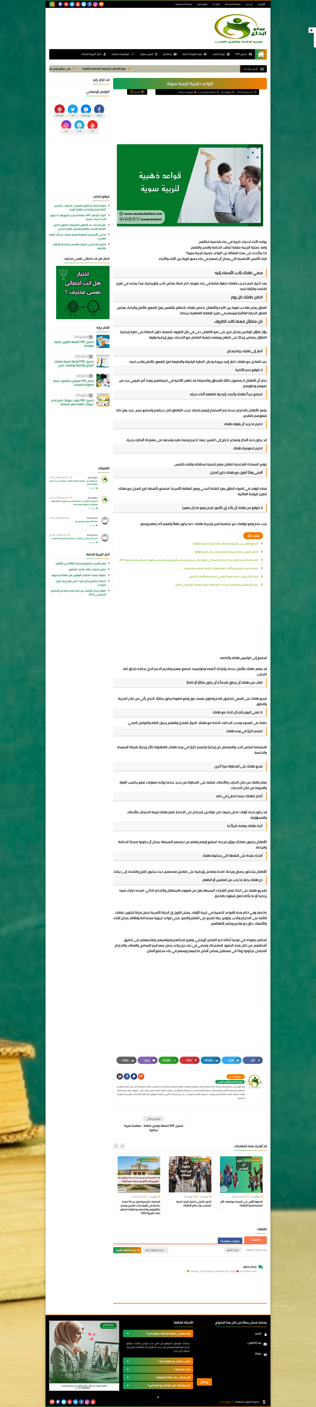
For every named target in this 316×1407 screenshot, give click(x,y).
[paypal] (60, 4)
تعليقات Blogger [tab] (255, 1240)
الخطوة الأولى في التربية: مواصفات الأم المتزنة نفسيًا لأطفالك (225, 543)
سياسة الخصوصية (184, 4)
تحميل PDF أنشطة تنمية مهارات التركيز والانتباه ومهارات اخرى (74, 363)
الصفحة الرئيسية (207, 92)
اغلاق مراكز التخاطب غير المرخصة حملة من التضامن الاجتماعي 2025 (78, 593)
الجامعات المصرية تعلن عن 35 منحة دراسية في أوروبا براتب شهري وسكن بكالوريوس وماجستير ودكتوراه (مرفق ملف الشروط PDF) (188, 560)
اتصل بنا (216, 4)
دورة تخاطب (218, 54)
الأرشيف (261, 4)
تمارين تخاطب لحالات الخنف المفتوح (87, 569)
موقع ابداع (93, 477)
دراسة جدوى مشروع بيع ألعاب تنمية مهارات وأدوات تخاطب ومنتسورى (221, 568)
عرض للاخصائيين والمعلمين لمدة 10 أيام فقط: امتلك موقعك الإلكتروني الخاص (216, 584)
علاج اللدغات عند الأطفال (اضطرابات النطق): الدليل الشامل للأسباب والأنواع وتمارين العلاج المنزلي (79, 227)
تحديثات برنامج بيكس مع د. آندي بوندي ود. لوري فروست (81, 583)
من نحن (249, 4)
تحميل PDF (241, 54)
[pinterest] (66, 4)
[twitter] (72, 4)
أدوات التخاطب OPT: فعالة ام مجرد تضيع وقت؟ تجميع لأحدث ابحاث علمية (78, 217)
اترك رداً (92, 488)
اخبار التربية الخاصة (91, 54)
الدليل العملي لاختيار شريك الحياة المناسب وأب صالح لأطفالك (226, 551)
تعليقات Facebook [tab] (230, 1241)
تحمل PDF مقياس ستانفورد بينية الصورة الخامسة (73, 382)
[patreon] (101, 4)
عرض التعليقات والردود (126, 1250)
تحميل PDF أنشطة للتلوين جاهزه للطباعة (74, 343)
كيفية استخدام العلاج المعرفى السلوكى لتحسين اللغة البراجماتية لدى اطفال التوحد (80, 207)
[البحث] (52, 4)
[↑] (158, 1397)
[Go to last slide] (122, 1146)
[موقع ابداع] (240, 28)
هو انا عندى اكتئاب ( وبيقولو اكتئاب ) (80, 68)
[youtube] (77, 4)
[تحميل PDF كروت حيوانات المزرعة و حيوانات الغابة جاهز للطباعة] (103, 399)
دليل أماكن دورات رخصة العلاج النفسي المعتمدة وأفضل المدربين (223, 576)
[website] (119, 1076)
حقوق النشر (202, 4)
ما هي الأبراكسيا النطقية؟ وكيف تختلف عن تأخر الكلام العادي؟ (77, 236)
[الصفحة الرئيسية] (261, 54)
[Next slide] (116, 1146)
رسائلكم (167, 54)
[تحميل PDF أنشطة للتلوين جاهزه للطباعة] (103, 341)
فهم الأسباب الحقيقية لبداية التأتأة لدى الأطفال (81, 563)
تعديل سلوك (146, 54)
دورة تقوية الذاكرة (192, 54)
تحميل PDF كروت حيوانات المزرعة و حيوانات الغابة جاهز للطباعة (72, 402)
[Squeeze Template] (264, 1402)
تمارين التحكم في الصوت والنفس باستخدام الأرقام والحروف (79, 246)
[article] (153, 1124)
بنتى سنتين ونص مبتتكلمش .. (127, 68)
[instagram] (95, 4)
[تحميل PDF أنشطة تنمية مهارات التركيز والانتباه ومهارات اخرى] (103, 360)
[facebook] (89, 4)
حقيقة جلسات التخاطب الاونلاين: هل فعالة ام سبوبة (79, 575)
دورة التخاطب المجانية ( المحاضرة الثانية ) (176, 68)
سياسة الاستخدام (233, 4)
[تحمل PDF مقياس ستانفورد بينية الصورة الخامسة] (103, 380)
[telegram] (83, 4)
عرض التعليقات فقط (154, 1250)
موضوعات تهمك (120, 54)
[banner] (84, 1389)
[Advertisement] (115, 21)
